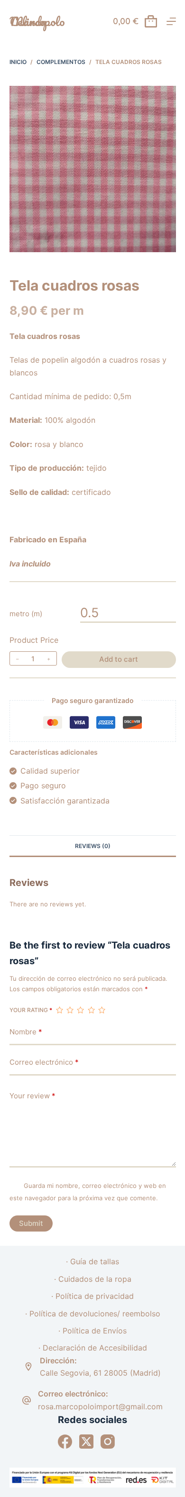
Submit (31, 1223)
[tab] (92, 845)
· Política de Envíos (92, 1330)
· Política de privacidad (92, 1296)
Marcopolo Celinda (37, 21)
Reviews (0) (93, 845)
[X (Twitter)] (86, 1441)
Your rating (30, 1009)
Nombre (25, 1031)
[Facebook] (65, 1441)
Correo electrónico (44, 1062)
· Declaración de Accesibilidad (92, 1347)
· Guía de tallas (92, 1261)
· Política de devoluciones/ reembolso (92, 1313)
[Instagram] (108, 1441)
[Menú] (171, 21)
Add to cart (118, 659)
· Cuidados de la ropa (92, 1279)
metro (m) (25, 613)
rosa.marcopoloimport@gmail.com (100, 1406)
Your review (32, 1095)
